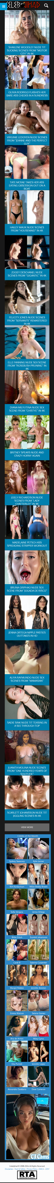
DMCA (41, 1169)
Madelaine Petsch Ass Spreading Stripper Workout (27, 544)
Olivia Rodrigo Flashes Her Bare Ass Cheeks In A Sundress (27, 94)
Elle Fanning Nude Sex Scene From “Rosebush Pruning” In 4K (27, 365)
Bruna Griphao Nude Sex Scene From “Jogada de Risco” (27, 589)
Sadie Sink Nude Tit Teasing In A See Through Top (27, 724)
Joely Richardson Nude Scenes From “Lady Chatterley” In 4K (27, 500)
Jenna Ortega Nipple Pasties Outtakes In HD (27, 634)
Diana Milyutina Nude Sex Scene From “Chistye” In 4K (27, 409)
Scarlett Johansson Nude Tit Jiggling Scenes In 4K (27, 814)
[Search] (46, 5)
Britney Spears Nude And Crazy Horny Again (27, 454)
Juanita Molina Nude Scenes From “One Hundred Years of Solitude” (27, 770)
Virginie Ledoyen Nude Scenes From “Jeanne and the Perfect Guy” (27, 140)
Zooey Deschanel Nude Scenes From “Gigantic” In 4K (27, 274)
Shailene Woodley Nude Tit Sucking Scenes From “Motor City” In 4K (27, 50)
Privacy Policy (32, 1169)
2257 (47, 1169)
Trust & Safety (20, 1169)
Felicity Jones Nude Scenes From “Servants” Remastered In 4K (27, 320)
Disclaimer (9, 1169)
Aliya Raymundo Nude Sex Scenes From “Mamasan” (27, 679)
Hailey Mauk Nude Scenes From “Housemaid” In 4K (27, 229)
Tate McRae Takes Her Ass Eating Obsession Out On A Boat (27, 185)
